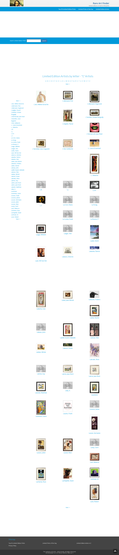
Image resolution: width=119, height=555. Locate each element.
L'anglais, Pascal (15, 110)
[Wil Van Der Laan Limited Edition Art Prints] (41, 252)
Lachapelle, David (16, 212)
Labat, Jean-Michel (16, 161)
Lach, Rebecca (15, 208)
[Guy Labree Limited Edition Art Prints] (41, 368)
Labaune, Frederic (16, 163)
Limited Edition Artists (102, 9)
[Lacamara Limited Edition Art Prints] (94, 387)
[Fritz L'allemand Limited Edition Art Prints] (68, 95)
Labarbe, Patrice (15, 157)
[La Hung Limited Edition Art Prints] (94, 199)
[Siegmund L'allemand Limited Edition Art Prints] (94, 96)
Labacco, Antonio (16, 155)
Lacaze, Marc (15, 204)
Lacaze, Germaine (16, 200)
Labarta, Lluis (15, 159)
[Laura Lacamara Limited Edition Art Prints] (41, 407)
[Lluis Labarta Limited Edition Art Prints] (41, 299)
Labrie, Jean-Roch (16, 183)
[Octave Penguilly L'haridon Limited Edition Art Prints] (94, 112)
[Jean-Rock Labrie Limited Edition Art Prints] (94, 369)
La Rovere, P (14, 144)
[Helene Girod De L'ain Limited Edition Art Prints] (41, 97)
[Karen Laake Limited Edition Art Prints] (94, 232)
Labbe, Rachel (15, 166)
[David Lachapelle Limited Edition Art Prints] (68, 473)
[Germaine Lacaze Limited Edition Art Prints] (94, 423)
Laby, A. (13, 189)
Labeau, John (15, 168)
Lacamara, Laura (16, 193)
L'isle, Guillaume (15, 123)
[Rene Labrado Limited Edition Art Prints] (94, 350)
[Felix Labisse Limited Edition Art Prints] (94, 329)
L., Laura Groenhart (16, 125)
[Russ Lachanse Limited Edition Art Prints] (41, 474)
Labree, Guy (14, 180)
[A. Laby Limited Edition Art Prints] (68, 385)
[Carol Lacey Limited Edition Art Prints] (94, 442)
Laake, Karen (15, 151)
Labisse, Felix (15, 172)
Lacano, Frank (15, 195)
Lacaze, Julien (15, 202)
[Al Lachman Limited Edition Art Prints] (94, 472)
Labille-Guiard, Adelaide (17, 170)
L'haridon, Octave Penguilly (94, 117)
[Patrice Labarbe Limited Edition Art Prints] (94, 248)
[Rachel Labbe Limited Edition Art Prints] (94, 310)
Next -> (18, 101)
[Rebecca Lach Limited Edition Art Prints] (94, 456)
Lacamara (14, 191)
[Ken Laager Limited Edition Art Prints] (68, 228)
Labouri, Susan (15, 176)
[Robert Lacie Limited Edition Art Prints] (94, 492)
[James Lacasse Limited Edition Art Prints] (94, 404)
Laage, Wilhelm (15, 146)
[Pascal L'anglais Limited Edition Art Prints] (68, 116)
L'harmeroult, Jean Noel (18, 116)
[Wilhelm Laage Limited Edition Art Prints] (41, 229)
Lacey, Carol (14, 206)
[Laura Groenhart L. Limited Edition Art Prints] (94, 143)
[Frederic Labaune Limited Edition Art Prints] (94, 294)
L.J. (12, 131)
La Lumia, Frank (15, 142)
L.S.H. (12, 133)
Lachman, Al (14, 215)
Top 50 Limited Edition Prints (67, 9)
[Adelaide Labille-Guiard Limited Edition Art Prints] (68, 329)
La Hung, (13, 140)
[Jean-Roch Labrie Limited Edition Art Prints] (68, 368)
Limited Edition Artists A (83, 543)
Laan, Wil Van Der (16, 153)
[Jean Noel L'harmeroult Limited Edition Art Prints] (94, 127)
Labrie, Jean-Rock (16, 185)
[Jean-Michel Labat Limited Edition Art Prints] (68, 294)
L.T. (12, 136)
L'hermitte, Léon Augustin (41, 149)
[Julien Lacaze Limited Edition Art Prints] (41, 445)
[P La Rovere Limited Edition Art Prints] (94, 214)
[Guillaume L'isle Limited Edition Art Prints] (68, 143)
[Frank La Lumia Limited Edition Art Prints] (68, 214)
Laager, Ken (14, 148)
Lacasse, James (15, 198)
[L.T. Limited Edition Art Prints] (41, 200)
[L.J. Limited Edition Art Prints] (68, 184)
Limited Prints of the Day (85, 9)
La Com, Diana (15, 138)
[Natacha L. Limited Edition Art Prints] (94, 163)
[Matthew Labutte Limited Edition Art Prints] (41, 386)
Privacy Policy (12, 545)
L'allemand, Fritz (15, 106)
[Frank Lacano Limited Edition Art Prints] (68, 406)
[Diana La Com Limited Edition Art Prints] (68, 199)
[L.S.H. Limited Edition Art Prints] (94, 184)
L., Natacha (14, 127)
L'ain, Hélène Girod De (17, 104)
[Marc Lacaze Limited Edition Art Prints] (68, 445)
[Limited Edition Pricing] (16, 3)
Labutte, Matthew (16, 187)
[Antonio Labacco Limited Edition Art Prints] (68, 250)
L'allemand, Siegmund (17, 108)
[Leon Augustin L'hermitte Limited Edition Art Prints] (41, 143)
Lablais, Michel (15, 174)
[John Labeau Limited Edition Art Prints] (41, 327)
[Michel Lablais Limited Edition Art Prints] (41, 347)
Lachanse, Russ (15, 210)
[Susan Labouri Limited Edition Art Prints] (68, 345)
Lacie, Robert (15, 217)
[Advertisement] (59, 24)
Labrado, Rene (15, 178)
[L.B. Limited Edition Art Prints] (41, 184)
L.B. (12, 129)
